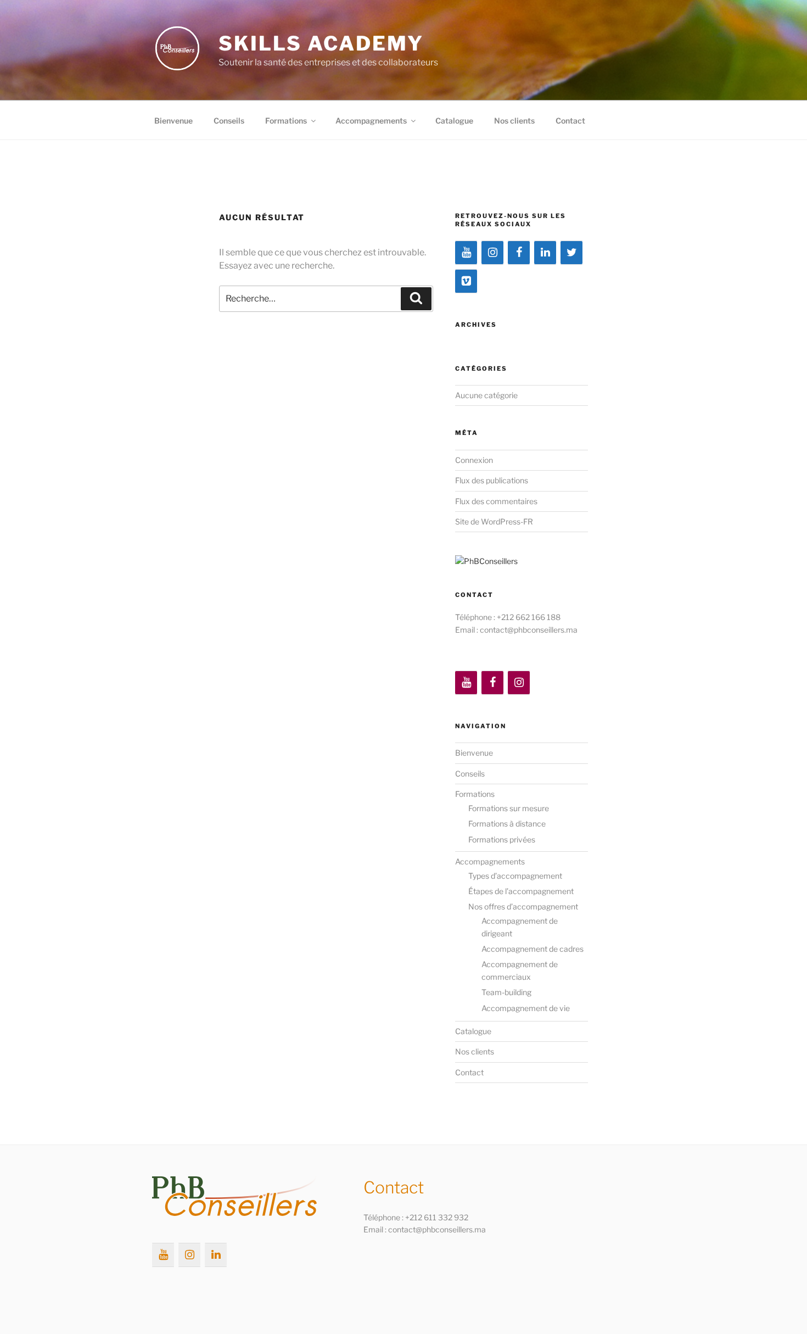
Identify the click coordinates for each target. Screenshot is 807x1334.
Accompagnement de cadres (532, 948)
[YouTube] (466, 252)
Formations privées (501, 839)
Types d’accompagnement (515, 875)
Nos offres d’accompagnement (523, 906)
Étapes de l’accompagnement (521, 891)
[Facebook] (519, 252)
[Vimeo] (466, 281)
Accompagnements (371, 120)
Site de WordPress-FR (494, 521)
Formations (286, 120)
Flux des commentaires (496, 501)
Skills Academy (321, 43)
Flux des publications (491, 480)
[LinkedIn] (545, 252)
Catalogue (454, 120)
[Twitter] (571, 252)
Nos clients (514, 120)
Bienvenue (173, 120)
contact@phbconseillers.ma (529, 629)
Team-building (506, 992)
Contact (570, 120)
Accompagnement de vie (525, 1008)
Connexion (474, 460)
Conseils (229, 120)
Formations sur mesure (508, 808)
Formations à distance (507, 823)
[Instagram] (492, 252)
